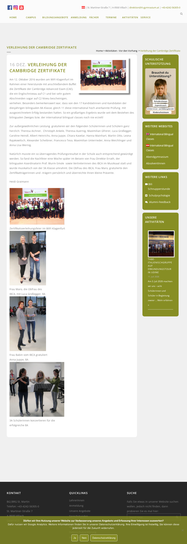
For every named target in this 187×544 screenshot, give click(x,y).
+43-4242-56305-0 (170, 7)
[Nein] (182, 530)
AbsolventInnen (155, 163)
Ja (74, 538)
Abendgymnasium (157, 156)
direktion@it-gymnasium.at (144, 7)
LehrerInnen (76, 500)
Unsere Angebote (79, 511)
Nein (84, 538)
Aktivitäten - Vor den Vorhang (121, 50)
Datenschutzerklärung (103, 538)
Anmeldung (76, 506)
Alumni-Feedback (159, 202)
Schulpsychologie (159, 195)
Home (99, 50)
